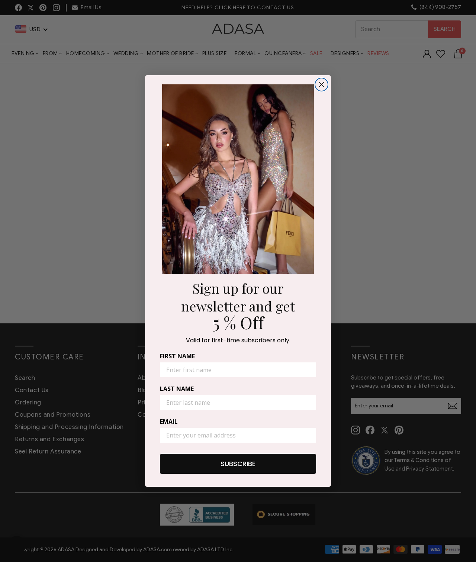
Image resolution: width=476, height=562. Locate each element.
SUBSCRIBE (238, 463)
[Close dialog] (321, 84)
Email (169, 421)
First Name (177, 356)
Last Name (177, 389)
